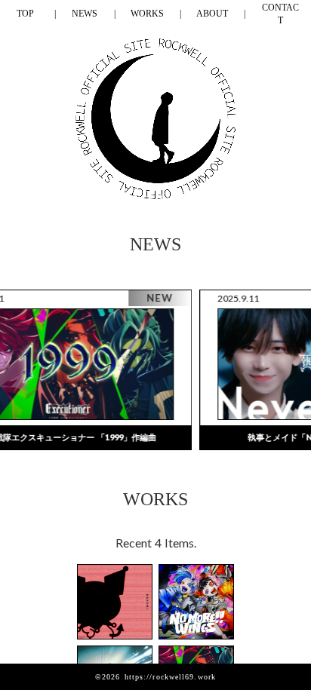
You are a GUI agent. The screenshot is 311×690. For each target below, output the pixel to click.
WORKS (147, 13)
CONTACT (280, 14)
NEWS (84, 13)
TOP (25, 13)
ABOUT (212, 13)
